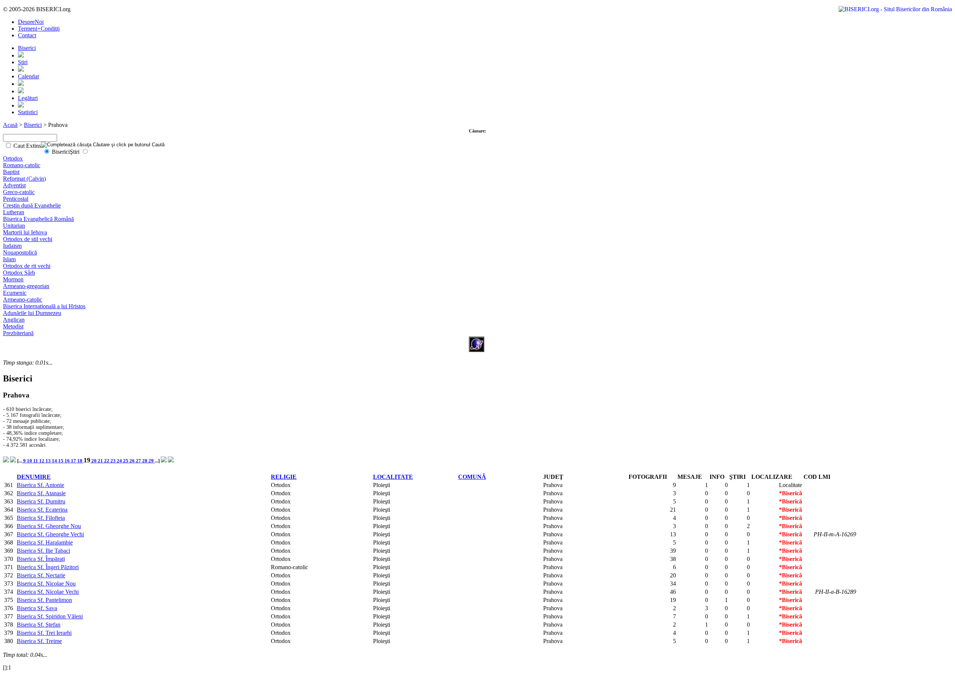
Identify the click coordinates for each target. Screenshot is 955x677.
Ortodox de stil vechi (27, 239)
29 (151, 461)
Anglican (14, 319)
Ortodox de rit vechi (26, 266)
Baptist (11, 172)
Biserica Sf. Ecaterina (42, 509)
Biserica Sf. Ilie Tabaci (43, 550)
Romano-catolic (21, 165)
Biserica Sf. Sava (37, 608)
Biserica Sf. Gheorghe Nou (49, 526)
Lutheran (13, 212)
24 (120, 461)
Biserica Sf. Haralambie (45, 542)
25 (126, 461)
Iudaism (12, 246)
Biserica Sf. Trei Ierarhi (44, 633)
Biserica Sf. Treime (39, 641)
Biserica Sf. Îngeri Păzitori (48, 567)
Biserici (27, 48)
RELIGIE (284, 477)
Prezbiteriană (18, 333)
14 (55, 461)
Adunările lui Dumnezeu (32, 313)
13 (49, 461)
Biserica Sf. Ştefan (38, 624)
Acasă (10, 125)
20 (94, 461)
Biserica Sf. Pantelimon (44, 600)
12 (42, 461)
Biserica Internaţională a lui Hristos (44, 306)
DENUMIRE (34, 477)
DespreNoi (31, 22)
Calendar (28, 76)
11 (36, 461)
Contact (27, 35)
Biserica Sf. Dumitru (41, 501)
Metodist (13, 326)
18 (80, 461)
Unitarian (14, 225)
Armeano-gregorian (26, 286)
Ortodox (13, 158)
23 (113, 461)
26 (132, 461)
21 (101, 461)
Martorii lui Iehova (25, 232)
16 (68, 461)
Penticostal (15, 199)
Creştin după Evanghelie (32, 205)
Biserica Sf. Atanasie (41, 493)
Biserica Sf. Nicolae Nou (46, 583)
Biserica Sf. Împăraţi (41, 559)
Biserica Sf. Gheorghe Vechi (50, 534)
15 (61, 461)
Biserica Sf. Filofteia (41, 518)
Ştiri (23, 62)
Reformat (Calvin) (24, 178)
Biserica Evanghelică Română (38, 219)
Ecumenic (14, 293)
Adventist (14, 185)
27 (139, 461)
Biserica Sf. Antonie (40, 485)
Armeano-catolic (22, 299)
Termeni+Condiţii (39, 28)
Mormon (13, 279)
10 (30, 461)
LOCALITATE (393, 477)
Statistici (28, 112)
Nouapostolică (20, 252)
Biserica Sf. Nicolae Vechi (48, 592)
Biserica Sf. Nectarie (41, 575)
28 (145, 461)
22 (107, 461)
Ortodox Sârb (19, 272)
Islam (9, 259)
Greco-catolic (19, 192)
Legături (28, 98)
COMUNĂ (472, 477)
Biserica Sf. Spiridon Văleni (50, 616)
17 (74, 461)
